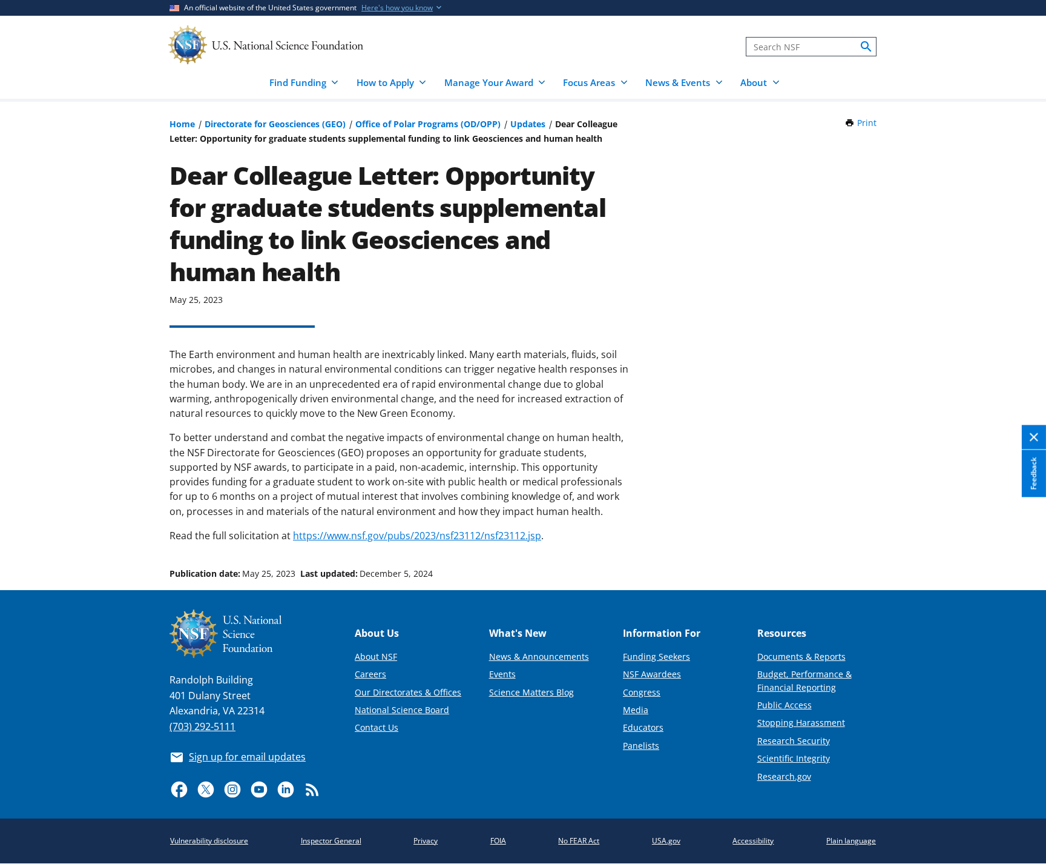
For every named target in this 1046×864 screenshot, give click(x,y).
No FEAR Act (578, 841)
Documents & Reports (801, 656)
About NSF (376, 656)
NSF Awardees (652, 674)
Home (182, 124)
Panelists (641, 745)
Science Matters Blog (531, 692)
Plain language (851, 841)
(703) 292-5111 (202, 726)
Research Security (793, 740)
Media (635, 710)
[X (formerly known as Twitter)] (205, 789)
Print (867, 122)
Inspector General (331, 841)
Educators (643, 727)
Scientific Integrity (793, 758)
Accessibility (753, 841)
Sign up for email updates (247, 756)
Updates (527, 124)
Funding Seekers (656, 656)
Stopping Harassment (801, 722)
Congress (641, 692)
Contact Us (376, 727)
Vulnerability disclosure (209, 841)
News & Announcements (539, 656)
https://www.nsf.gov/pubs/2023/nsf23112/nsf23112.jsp (417, 535)
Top (1019, 527)
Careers (370, 674)
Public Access (784, 705)
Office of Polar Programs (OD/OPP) (428, 124)
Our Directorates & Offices (408, 692)
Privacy (425, 841)
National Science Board (402, 710)
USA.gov (666, 841)
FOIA (498, 841)
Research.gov (784, 776)
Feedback (1033, 473)
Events (502, 674)
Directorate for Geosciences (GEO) (275, 124)
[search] (866, 46)
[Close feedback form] (1034, 437)
